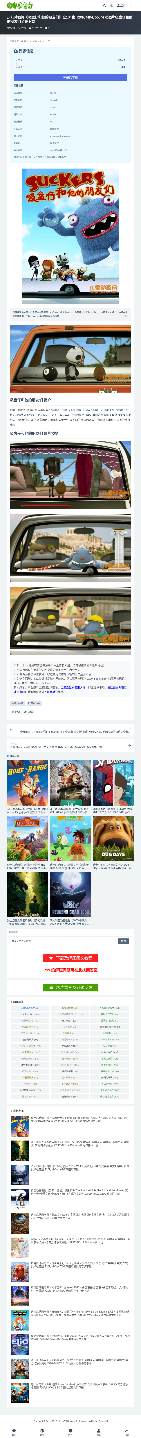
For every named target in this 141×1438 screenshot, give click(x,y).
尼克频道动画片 (30, 1052)
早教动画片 (109, 1059)
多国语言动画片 (30, 1046)
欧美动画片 (34, 703)
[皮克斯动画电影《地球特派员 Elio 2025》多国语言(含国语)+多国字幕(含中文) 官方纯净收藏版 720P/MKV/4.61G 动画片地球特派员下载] (20, 1344)
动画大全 (11, 28)
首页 (26, 41)
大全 (42, 1435)
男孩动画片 (69, 1071)
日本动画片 (70, 1059)
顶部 (127, 1435)
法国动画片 (30, 1071)
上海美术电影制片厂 (70, 1014)
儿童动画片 (30, 1027)
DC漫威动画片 (110, 1008)
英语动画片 (109, 1084)
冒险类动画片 (110, 1027)
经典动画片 (70, 1078)
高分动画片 (70, 1097)
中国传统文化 (109, 1014)
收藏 (17, 712)
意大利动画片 (70, 1052)
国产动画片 (110, 1040)
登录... (15, 941)
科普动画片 (30, 1078)
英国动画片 (70, 1084)
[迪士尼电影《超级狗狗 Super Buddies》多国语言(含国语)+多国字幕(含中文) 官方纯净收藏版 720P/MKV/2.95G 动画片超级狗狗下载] (20, 1393)
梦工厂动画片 (70, 1065)
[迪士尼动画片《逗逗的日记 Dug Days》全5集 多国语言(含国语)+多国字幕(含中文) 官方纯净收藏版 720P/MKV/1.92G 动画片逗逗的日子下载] (113, 838)
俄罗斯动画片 (109, 1021)
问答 (70, 1435)
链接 (30, 712)
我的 (99, 1435)
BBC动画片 (69, 1008)
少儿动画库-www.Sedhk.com (72, 1421)
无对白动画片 (30, 1059)
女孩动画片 (70, 1046)
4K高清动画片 (30, 1008)
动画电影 (70, 1033)
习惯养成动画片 (30, 1021)
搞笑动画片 (18, 703)
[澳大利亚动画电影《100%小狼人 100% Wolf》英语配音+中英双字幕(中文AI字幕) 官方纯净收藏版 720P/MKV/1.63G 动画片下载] (70, 894)
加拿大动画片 (30, 1033)
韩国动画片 (30, 1097)
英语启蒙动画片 (30, 1090)
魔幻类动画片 (109, 1097)
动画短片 (109, 1033)
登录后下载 (70, 77)
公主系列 (69, 1027)
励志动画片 (30, 1040)
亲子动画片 (70, 1021)
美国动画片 (109, 1078)
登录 (122, 5)
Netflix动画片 (30, 1014)
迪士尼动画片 (109, 1090)
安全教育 (109, 1046)
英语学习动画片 (70, 1090)
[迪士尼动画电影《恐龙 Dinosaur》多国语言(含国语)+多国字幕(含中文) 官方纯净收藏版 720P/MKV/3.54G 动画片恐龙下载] (20, 1223)
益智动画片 (110, 1071)
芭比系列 (30, 1084)
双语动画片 (70, 1040)
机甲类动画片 (30, 1065)
